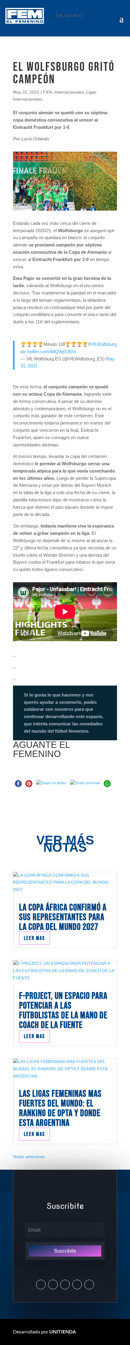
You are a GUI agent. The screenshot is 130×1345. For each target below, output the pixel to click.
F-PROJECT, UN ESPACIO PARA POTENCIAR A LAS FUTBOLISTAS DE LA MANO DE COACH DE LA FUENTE (63, 1010)
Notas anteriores (29, 1156)
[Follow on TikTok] (89, 1284)
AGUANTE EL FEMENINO (41, 749)
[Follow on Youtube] (77, 1284)
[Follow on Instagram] (53, 1284)
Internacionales (69, 92)
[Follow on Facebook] (65, 1284)
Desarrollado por (44, 1331)
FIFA (47, 92)
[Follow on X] (41, 1284)
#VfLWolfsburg (102, 344)
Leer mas (34, 938)
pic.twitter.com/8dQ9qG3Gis (48, 351)
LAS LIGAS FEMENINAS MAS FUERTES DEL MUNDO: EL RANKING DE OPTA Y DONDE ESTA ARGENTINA (60, 1108)
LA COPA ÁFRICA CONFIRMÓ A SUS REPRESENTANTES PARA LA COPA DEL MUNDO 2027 (62, 917)
